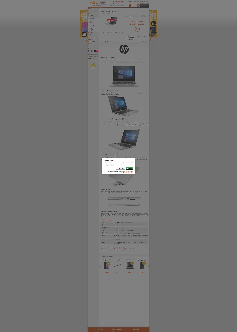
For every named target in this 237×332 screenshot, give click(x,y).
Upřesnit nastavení (120, 168)
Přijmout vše (129, 168)
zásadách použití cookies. (128, 172)
